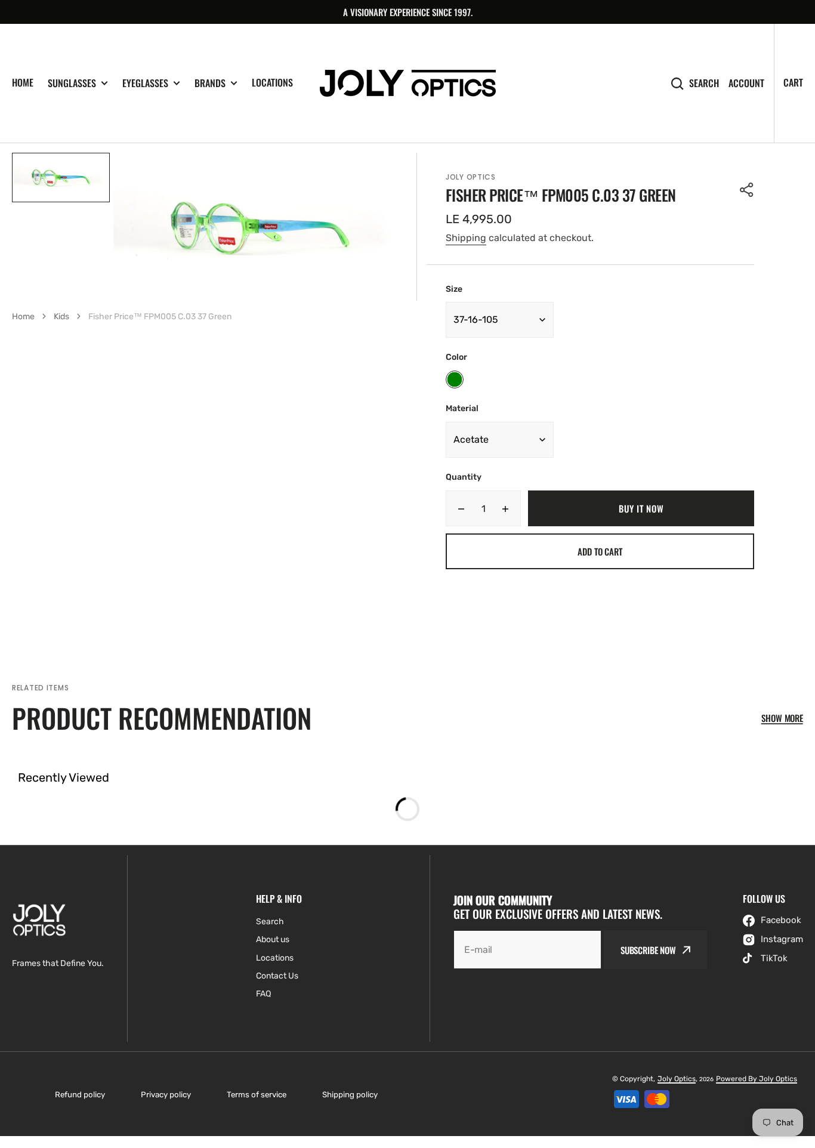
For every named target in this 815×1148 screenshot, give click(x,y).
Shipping (466, 237)
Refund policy (80, 1094)
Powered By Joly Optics (756, 1079)
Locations (272, 82)
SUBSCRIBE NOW (648, 949)
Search (704, 83)
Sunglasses (72, 83)
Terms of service (256, 1094)
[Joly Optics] (408, 83)
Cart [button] (793, 82)
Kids (61, 316)
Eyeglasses (145, 83)
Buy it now (641, 508)
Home (22, 82)
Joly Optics (676, 1079)
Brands (210, 83)
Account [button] (746, 83)
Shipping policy (350, 1094)
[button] (747, 190)
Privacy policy (166, 1094)
